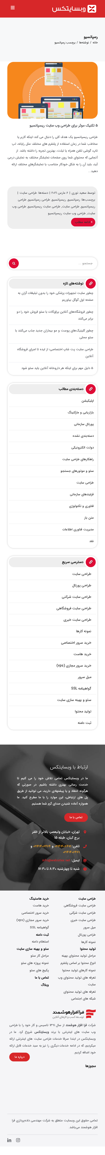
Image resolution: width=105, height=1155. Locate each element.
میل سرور (89, 927)
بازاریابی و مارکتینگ (81, 412)
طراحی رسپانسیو (39, 199)
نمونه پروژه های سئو (35, 963)
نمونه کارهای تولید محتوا (79, 970)
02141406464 (42, 846)
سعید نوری (79, 192)
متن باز (89, 517)
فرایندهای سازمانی (82, 494)
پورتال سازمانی (84, 424)
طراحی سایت (28, 192)
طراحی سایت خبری (83, 920)
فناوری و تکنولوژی (81, 506)
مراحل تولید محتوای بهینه (79, 955)
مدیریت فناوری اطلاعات (78, 529)
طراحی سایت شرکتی (82, 912)
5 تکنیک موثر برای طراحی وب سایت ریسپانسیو (52, 90)
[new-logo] (74, 6)
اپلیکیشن (88, 400)
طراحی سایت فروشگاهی (80, 905)
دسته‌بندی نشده (83, 435)
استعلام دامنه (40, 941)
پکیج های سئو (39, 970)
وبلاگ (45, 985)
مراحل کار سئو (40, 955)
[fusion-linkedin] (9, 1140)
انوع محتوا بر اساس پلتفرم (78, 963)
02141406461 (71, 852)
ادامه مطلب (83, 222)
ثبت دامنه (42, 934)
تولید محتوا (88, 948)
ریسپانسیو (59, 199)
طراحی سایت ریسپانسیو (44, 206)
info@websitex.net (56, 860)
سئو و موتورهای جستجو (77, 471)
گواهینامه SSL (39, 927)
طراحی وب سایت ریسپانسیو (67, 213)
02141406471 (62, 846)
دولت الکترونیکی (82, 447)
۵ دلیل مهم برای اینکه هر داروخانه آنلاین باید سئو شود (57, 368)
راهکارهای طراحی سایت (78, 459)
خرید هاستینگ (39, 898)
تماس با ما (42, 977)
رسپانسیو (74, 199)
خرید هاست (41, 905)
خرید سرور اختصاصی (35, 912)
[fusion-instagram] (18, 1140)
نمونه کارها (88, 942)
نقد (91, 541)
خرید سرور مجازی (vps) (32, 920)
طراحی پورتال (87, 934)
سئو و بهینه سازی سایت (33, 948)
